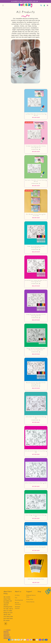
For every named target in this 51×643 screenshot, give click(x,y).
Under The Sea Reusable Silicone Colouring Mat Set (35, 247)
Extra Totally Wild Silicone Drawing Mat (36, 483)
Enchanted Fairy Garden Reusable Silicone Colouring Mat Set (36, 281)
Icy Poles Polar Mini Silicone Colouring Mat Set (36, 115)
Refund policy (6, 631)
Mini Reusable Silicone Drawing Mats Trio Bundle (36, 215)
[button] (3, 5)
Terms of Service (30, 601)
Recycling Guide (19, 600)
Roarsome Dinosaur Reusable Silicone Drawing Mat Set (36, 383)
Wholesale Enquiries (17, 607)
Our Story (17, 595)
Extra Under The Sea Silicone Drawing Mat (36, 417)
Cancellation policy (7, 638)
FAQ (16, 597)
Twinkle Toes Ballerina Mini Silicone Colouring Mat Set (36, 147)
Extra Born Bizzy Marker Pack (36, 579)
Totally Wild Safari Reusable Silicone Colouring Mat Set (36, 315)
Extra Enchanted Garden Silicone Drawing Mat (36, 451)
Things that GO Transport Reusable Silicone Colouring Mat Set (36, 349)
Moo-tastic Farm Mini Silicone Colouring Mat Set (36, 181)
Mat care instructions (18, 603)
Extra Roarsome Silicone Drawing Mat (36, 547)
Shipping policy (6, 635)
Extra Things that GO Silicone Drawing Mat (36, 516)
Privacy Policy (29, 599)
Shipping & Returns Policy (31, 596)
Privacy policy (6, 632)
